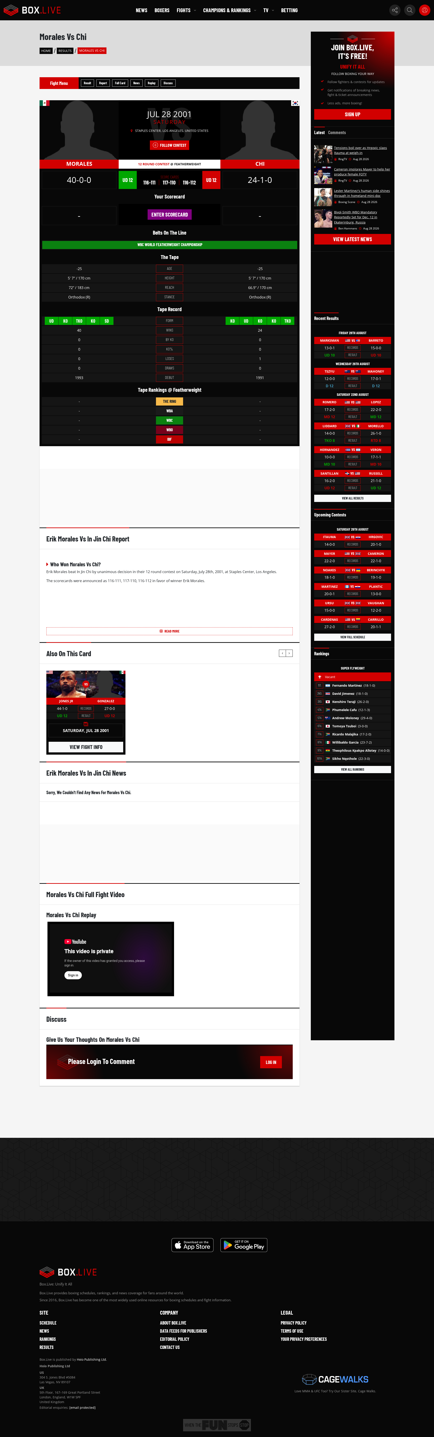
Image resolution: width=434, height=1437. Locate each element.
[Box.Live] (32, 10)
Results (65, 51)
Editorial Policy (174, 1339)
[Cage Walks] (335, 1379)
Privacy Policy (294, 1322)
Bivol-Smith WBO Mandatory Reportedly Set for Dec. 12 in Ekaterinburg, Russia (355, 217)
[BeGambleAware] (217, 1425)
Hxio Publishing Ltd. (92, 1359)
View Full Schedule (352, 637)
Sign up (352, 114)
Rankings (48, 1339)
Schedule (48, 1322)
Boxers (162, 10)
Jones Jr (66, 701)
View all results (352, 498)
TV (266, 10)
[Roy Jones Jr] (66, 684)
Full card (120, 83)
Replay (152, 83)
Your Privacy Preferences (304, 1339)
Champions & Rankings (227, 10)
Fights (184, 10)
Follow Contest (173, 145)
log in (271, 1062)
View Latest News (352, 239)
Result (87, 83)
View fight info (86, 747)
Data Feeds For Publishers (183, 1331)
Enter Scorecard (169, 214)
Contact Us (170, 1347)
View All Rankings (352, 769)
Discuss (168, 83)
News (141, 10)
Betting (289, 10)
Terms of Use (292, 1331)
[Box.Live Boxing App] (192, 1245)
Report (103, 83)
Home (46, 51)
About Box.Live (173, 1322)
